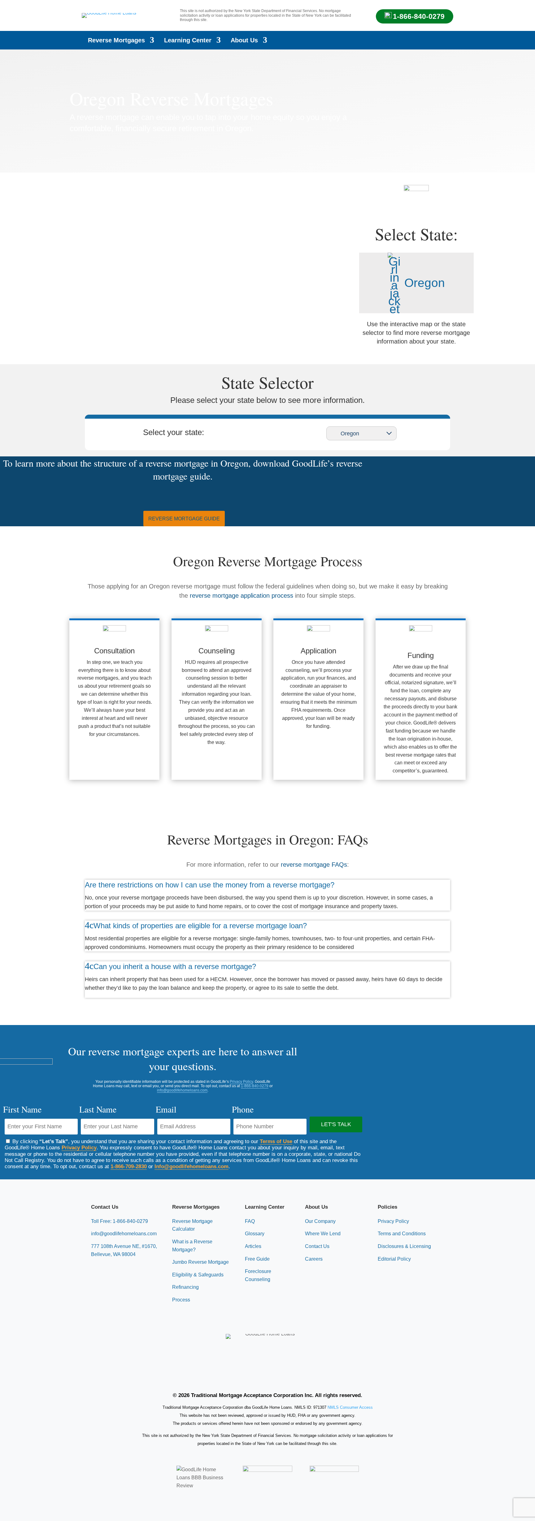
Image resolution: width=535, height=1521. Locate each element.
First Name (22, 1109)
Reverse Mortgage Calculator (192, 1225)
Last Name (97, 1109)
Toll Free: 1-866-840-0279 (119, 1221)
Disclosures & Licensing (404, 1246)
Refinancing (185, 1287)
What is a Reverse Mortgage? (192, 1245)
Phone (243, 1109)
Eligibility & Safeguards (198, 1274)
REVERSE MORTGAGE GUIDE (184, 518)
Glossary (254, 1233)
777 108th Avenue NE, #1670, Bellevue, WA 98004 (124, 1250)
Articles (253, 1246)
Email (166, 1109)
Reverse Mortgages (116, 41)
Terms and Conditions (402, 1233)
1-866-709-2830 (129, 1166)
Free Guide (257, 1259)
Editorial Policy (394, 1259)
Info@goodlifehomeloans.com (191, 1166)
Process (181, 1299)
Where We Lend (323, 1233)
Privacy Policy (241, 1081)
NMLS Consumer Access (350, 1407)
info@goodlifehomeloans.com (182, 1090)
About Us (244, 41)
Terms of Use (276, 1141)
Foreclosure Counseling (258, 1275)
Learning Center (187, 41)
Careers (314, 1259)
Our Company (320, 1221)
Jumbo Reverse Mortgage (200, 1262)
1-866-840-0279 (419, 16)
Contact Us (317, 1246)
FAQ (250, 1221)
